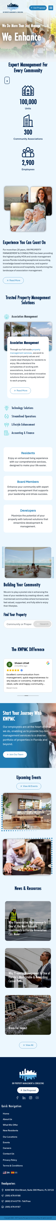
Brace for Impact (18, 1028)
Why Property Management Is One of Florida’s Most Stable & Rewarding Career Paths (29, 977)
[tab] (28, 316)
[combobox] (28, 624)
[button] (50, 7)
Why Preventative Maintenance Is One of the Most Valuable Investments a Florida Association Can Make (28, 928)
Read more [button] (12, 688)
